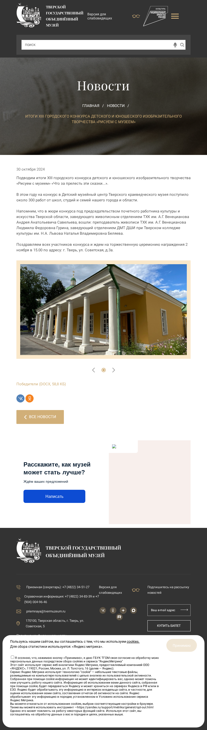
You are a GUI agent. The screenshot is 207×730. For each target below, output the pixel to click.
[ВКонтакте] (20, 398)
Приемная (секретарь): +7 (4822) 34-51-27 (57, 587)
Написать (54, 496)
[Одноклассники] (29, 398)
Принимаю (182, 645)
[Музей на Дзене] (123, 610)
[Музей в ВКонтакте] (102, 610)
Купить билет (169, 626)
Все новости (42, 416)
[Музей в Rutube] (119, 617)
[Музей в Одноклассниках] (113, 610)
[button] (103, 370)
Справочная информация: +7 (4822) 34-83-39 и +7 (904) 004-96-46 (61, 599)
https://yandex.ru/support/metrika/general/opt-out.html (115, 707)
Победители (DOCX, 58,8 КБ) (41, 384)
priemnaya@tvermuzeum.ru (45, 611)
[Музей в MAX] (133, 610)
